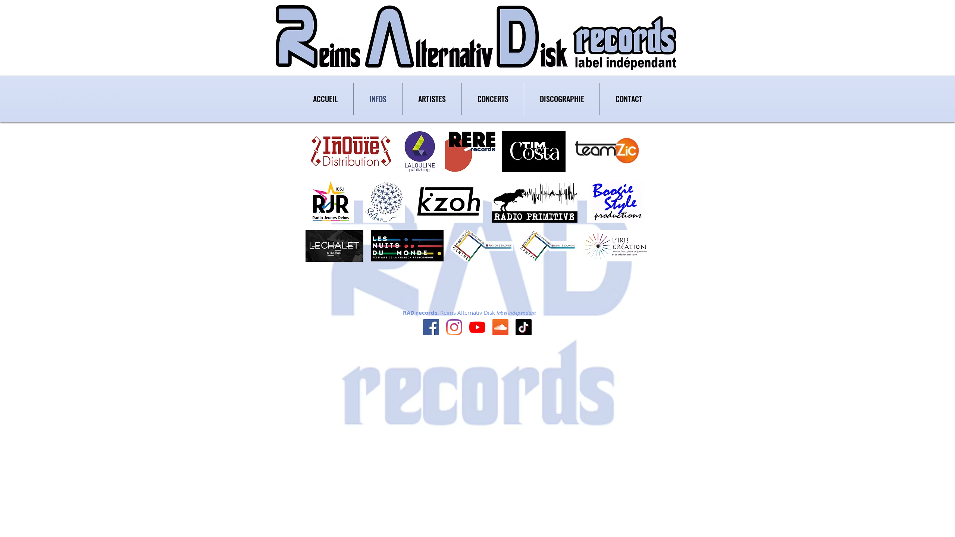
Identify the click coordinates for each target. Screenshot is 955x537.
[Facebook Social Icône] (431, 327)
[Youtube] (477, 327)
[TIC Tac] (524, 327)
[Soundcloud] (500, 327)
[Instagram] (454, 327)
